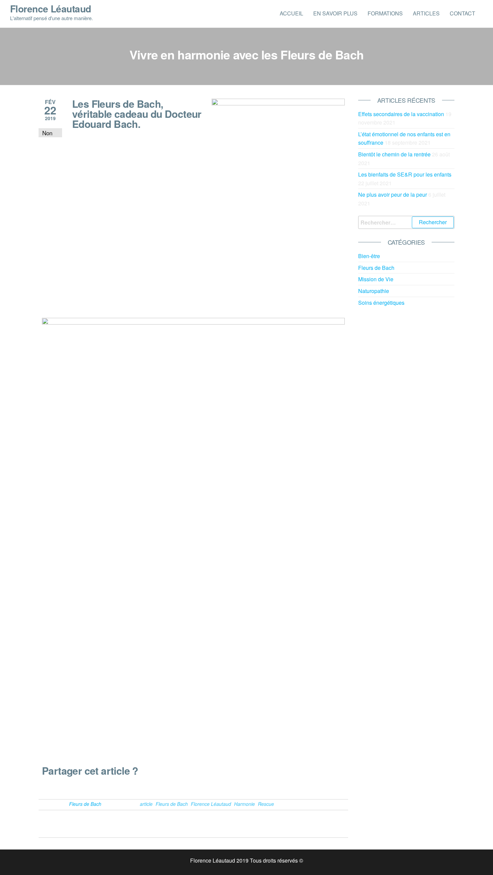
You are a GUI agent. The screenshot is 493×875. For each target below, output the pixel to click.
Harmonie (244, 803)
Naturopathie (373, 291)
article (146, 803)
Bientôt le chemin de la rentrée (394, 154)
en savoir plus (335, 13)
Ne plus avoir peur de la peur (392, 194)
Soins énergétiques (381, 302)
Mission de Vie (375, 279)
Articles (426, 13)
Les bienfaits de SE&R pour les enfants (404, 174)
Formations (385, 13)
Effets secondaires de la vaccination (401, 114)
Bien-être (369, 256)
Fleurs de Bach (85, 803)
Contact (462, 13)
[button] (44, 786)
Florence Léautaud (50, 8)
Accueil (291, 13)
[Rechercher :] (406, 222)
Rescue (266, 803)
